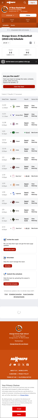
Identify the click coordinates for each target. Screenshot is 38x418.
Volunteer (8, 266)
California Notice (24, 377)
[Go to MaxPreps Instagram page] (19, 364)
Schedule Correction (15, 294)
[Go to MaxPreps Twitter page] (23, 364)
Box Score (34, 132)
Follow (28, 15)
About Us (13, 370)
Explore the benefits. (9, 82)
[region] (19, 398)
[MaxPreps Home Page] (8, 30)
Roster (13, 25)
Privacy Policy (24, 374)
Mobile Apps (23, 370)
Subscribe (13, 374)
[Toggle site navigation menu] (2, 2)
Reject (19, 414)
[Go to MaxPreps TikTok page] (10, 364)
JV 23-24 (9, 15)
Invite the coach (10, 249)
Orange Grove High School (19, 334)
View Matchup (34, 106)
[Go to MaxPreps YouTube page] (15, 364)
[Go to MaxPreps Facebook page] (27, 364)
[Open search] (24, 2)
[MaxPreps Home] (11, 2)
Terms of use (11, 377)
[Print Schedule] (30, 42)
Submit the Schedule (11, 284)
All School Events (19, 297)
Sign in (33, 3)
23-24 (5, 43)
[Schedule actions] (34, 42)
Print (6, 294)
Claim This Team (19, 87)
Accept (19, 409)
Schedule (5, 25)
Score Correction (28, 294)
